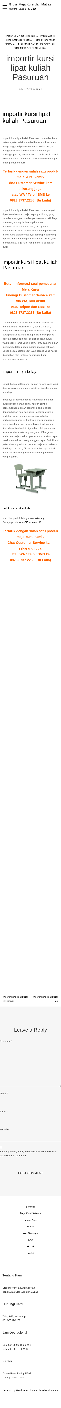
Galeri (30, 1246)
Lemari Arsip (30, 1220)
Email (3, 1111)
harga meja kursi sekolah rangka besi (30, 36)
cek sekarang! (37, 518)
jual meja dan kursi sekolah (36, 44)
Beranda (30, 1206)
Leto (41, 1390)
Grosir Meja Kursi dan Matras (30, 4)
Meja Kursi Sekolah (30, 1213)
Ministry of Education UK (28, 522)
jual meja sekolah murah (30, 48)
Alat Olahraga (30, 1233)
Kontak (30, 1253)
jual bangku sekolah (20, 40)
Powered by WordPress (15, 1390)
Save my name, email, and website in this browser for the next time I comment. (28, 1153)
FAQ (30, 1239)
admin (39, 89)
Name (4, 1093)
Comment (6, 1041)
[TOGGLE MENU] (5, 6)
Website (4, 1129)
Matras (30, 1226)
